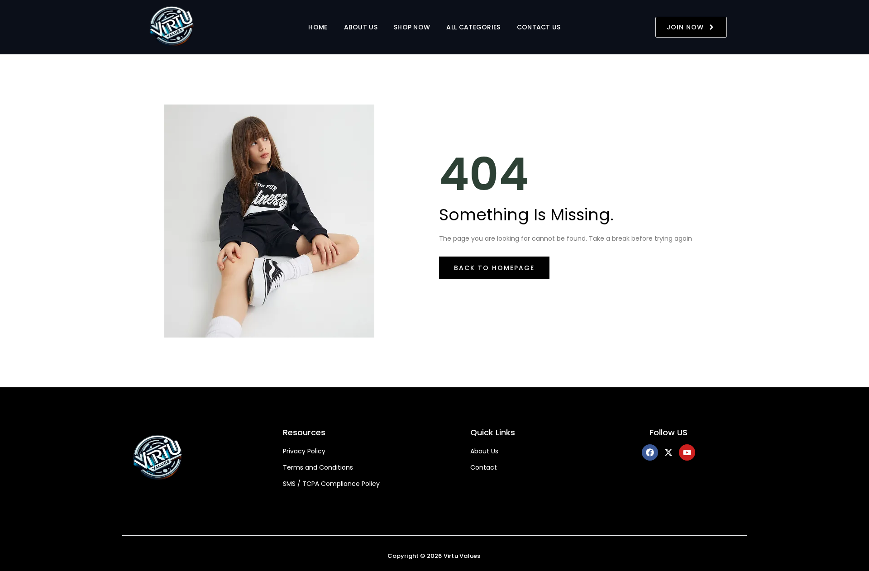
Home (317, 27)
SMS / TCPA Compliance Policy (331, 483)
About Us (360, 27)
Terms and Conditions (318, 467)
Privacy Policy (304, 451)
